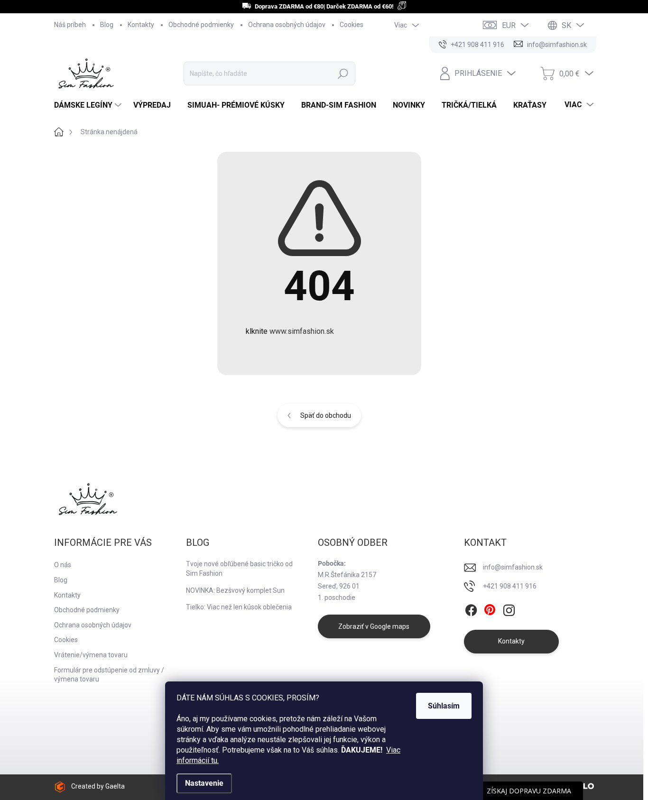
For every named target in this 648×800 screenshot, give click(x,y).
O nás (62, 565)
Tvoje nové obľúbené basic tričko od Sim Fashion (239, 568)
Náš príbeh (70, 24)
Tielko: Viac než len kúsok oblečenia (239, 607)
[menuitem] (89, 105)
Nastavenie (204, 783)
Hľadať (343, 73)
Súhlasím (444, 705)
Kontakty (141, 24)
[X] (490, 610)
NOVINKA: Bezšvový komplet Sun (235, 590)
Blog (106, 24)
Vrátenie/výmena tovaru (91, 655)
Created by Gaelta (98, 786)
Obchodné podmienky (201, 24)
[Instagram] (509, 610)
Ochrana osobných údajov (286, 24)
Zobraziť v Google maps (373, 626)
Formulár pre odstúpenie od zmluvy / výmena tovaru (109, 674)
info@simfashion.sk (513, 567)
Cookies (351, 24)
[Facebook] (471, 610)
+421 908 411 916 (510, 586)
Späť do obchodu (325, 415)
